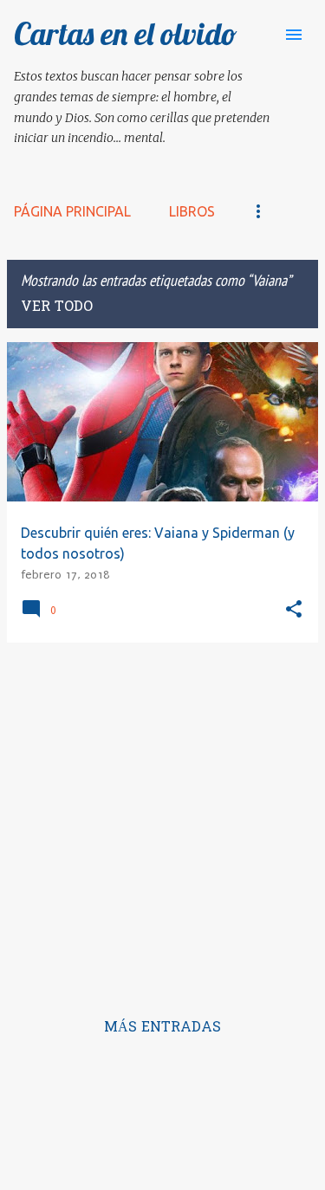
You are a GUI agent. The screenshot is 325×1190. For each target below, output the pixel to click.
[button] (293, 610)
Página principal (72, 211)
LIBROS (192, 211)
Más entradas (162, 1028)
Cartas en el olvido (125, 33)
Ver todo (57, 307)
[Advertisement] (162, 818)
